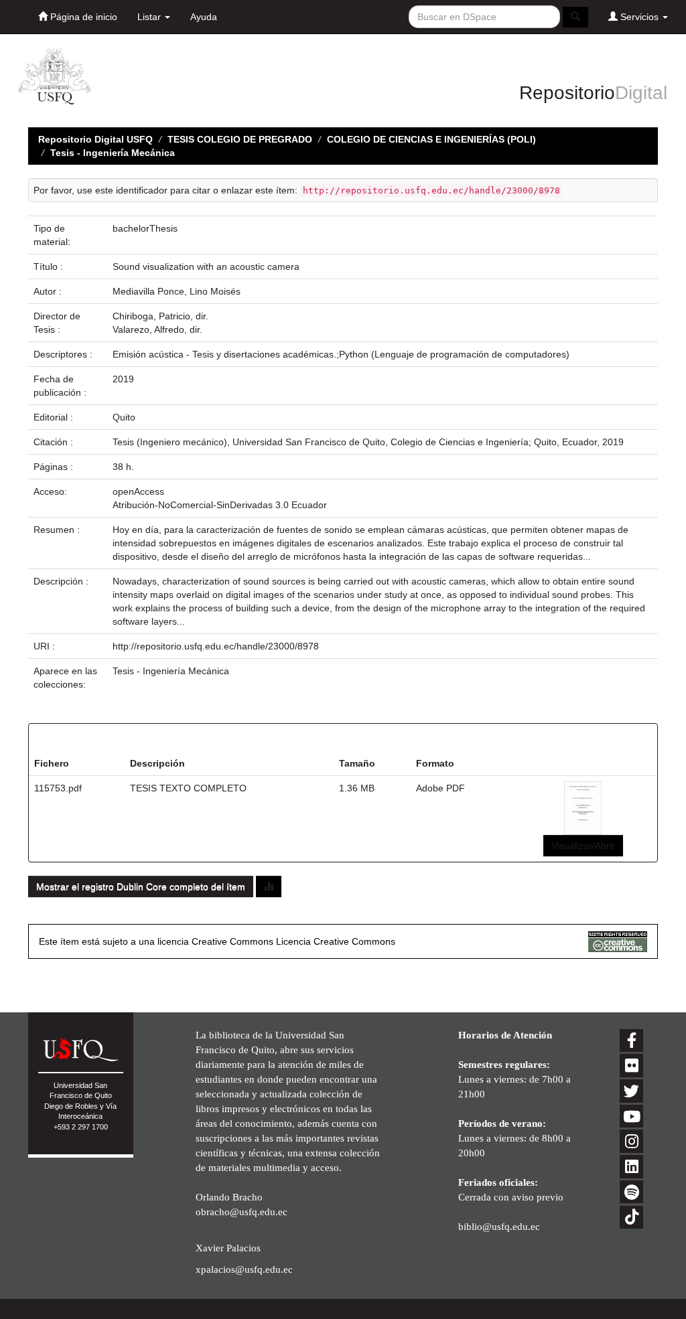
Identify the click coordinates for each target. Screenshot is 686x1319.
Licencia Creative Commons (335, 941)
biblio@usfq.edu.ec (499, 1226)
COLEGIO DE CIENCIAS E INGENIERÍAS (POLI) (431, 139)
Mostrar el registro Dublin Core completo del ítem (140, 886)
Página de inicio (82, 16)
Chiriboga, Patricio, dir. (160, 316)
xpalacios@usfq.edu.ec (244, 1269)
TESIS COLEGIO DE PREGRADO (239, 139)
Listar (150, 16)
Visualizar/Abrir (583, 845)
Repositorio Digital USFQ (95, 139)
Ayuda (203, 16)
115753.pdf (58, 788)
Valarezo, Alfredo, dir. (157, 329)
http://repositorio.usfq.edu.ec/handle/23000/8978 (216, 646)
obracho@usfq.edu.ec (241, 1211)
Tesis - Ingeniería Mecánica (112, 152)
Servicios (639, 16)
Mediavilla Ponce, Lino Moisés (177, 291)
